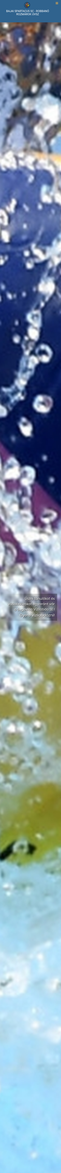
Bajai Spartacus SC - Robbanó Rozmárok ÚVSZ (27, 12)
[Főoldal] (27, 4)
